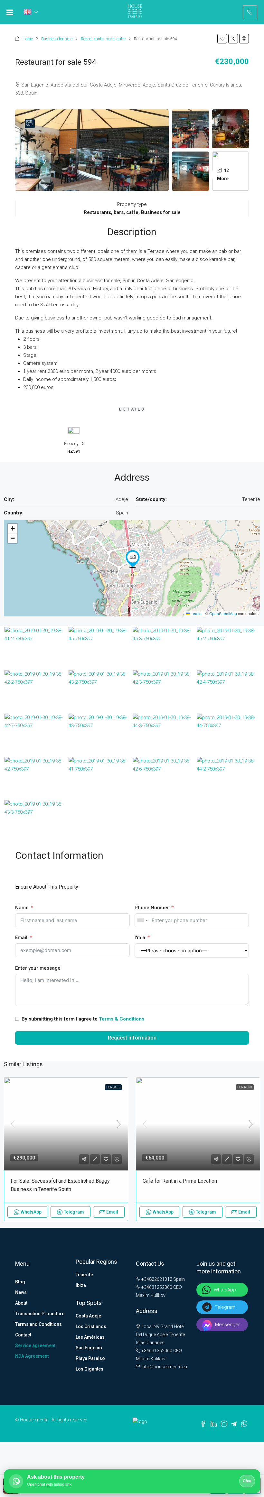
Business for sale (56, 38)
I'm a (140, 937)
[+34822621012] (250, 12)
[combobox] (142, 920)
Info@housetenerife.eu (164, 1366)
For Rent (244, 1087)
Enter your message (38, 968)
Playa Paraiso (90, 1358)
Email (21, 937)
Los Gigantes (89, 1369)
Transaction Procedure (39, 1313)
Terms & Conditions (121, 1019)
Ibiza (81, 1285)
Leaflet (196, 613)
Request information (132, 1038)
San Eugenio (89, 1347)
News (21, 1292)
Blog (20, 1281)
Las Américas (90, 1337)
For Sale (29, 123)
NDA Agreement (32, 1356)
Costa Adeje (88, 1315)
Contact (23, 1334)
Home (28, 38)
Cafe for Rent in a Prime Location (180, 1181)
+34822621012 (156, 1279)
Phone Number (152, 907)
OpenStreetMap (223, 613)
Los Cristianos (91, 1326)
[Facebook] (203, 1423)
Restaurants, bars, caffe (103, 38)
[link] (66, 1124)
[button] (222, 38)
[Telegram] (234, 1423)
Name (22, 907)
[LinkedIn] (213, 1423)
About (21, 1303)
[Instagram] (224, 1423)
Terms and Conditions (38, 1324)
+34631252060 (156, 1287)
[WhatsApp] (244, 1423)
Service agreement (35, 1345)
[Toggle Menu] (10, 12)
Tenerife (84, 1274)
